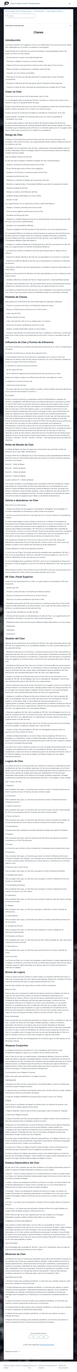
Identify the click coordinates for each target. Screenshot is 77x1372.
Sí (33, 1337)
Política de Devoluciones (63, 1367)
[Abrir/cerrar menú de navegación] (69, 3)
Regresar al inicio (11, 1351)
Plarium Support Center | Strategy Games (18, 11)
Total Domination (39, 11)
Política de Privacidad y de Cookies (47, 1367)
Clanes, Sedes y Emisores (55, 11)
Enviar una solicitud (47, 1345)
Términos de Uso (32, 1367)
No (44, 1337)
